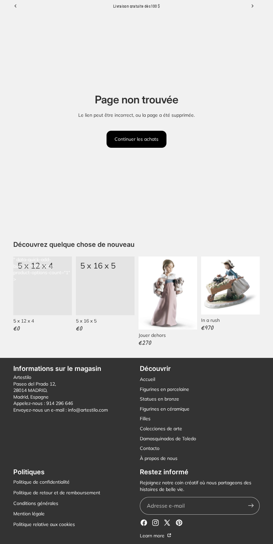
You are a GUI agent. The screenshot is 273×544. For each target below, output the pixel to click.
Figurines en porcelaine (164, 389)
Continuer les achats (136, 139)
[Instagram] (155, 523)
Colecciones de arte (161, 429)
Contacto (149, 449)
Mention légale (29, 514)
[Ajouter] (124, 305)
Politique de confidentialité (41, 482)
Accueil (147, 379)
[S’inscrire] (251, 506)
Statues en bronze (159, 399)
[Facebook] (144, 523)
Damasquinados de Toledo (168, 439)
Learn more (153, 536)
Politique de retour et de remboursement (56, 493)
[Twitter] (167, 523)
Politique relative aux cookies (44, 524)
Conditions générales (35, 503)
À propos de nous (158, 458)
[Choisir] (62, 305)
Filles (145, 419)
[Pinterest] (179, 523)
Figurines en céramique (164, 409)
